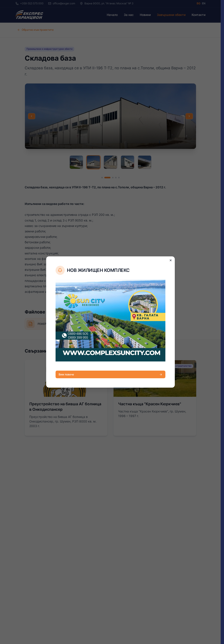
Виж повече (66, 374)
